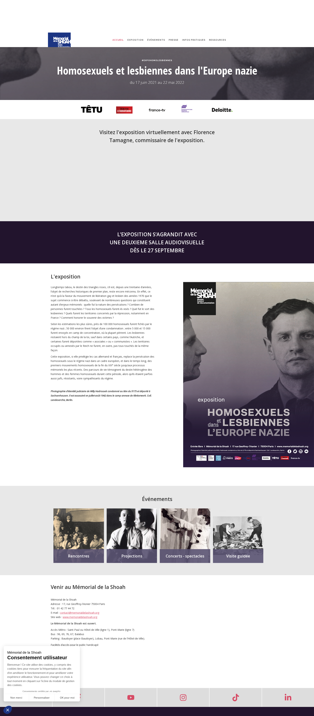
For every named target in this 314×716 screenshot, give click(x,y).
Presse (173, 40)
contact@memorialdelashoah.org (79, 612)
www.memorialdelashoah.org (80, 617)
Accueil (118, 40)
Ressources (217, 40)
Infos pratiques (193, 40)
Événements (156, 40)
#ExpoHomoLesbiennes (157, 60)
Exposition (135, 40)
